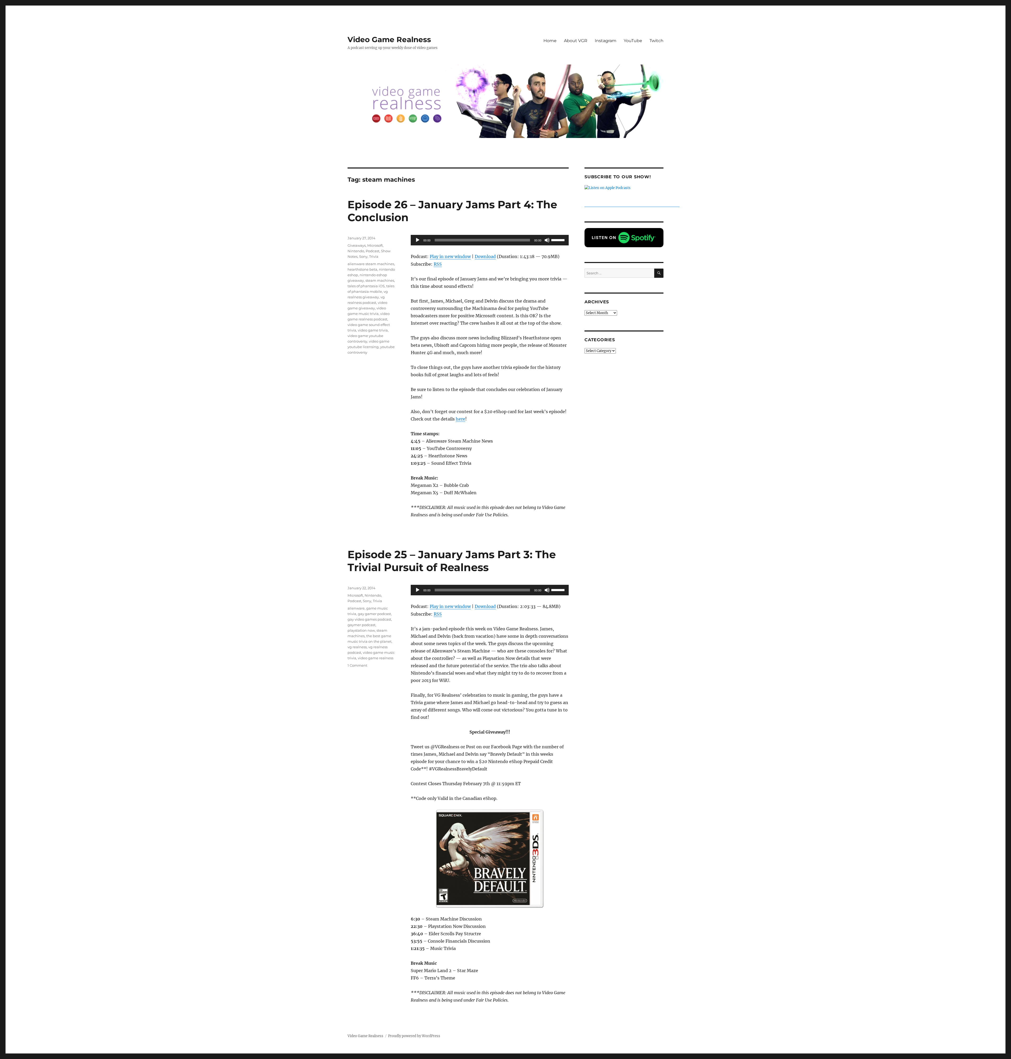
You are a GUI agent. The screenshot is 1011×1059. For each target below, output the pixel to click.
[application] (490, 240)
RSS (438, 264)
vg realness (357, 647)
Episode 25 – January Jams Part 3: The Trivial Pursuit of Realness (452, 561)
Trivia (373, 256)
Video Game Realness (389, 39)
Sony (363, 256)
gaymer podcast (361, 625)
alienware (356, 608)
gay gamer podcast (374, 614)
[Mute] (547, 240)
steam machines (379, 280)
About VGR (575, 40)
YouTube (633, 40)
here (460, 419)
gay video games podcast (369, 619)
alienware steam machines (371, 264)
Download (485, 256)
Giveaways (357, 245)
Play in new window (450, 256)
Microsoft (375, 245)
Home (550, 40)
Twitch (656, 40)
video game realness (375, 658)
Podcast (372, 251)
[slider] (558, 239)
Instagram (605, 40)
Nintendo (356, 251)
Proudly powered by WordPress (414, 1036)
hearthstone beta (362, 269)
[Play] (417, 240)
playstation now (361, 630)
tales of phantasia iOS (366, 286)
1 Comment (357, 665)
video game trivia (373, 330)
